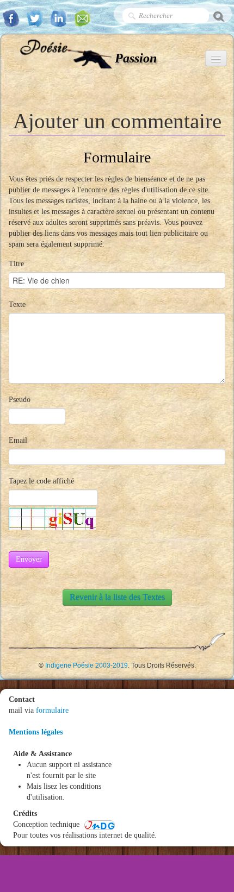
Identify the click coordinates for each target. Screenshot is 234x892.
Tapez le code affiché (41, 481)
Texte (17, 304)
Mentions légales (36, 732)
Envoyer (29, 559)
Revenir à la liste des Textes (117, 597)
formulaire (52, 710)
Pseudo (19, 399)
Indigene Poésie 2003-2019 (86, 665)
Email (18, 440)
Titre (16, 264)
